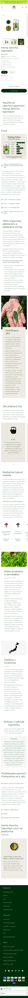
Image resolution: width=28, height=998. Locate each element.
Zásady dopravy (8, 957)
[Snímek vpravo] (26, 42)
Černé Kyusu (18, 531)
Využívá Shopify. (17, 985)
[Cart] (26, 7)
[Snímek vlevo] (1, 42)
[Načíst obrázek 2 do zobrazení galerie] (14, 42)
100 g (4, 72)
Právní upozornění (8, 946)
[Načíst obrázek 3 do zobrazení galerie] (21, 42)
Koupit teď (14, 91)
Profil (4, 933)
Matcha (5, 895)
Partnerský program (9, 923)
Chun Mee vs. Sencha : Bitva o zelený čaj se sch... (14, 858)
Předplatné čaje (8, 909)
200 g (12, 72)
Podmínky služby (8, 964)
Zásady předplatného (9, 960)
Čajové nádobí (7, 902)
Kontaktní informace (9, 926)
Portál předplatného (9, 937)
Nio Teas (12, 985)
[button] (2, 7)
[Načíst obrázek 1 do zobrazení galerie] (7, 42)
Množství (3, 75)
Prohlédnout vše (8, 892)
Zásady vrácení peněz (10, 953)
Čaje (4, 899)
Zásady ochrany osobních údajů (13, 950)
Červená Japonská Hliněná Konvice (6, 532)
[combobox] (14, 988)
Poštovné (3, 56)
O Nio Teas (6, 919)
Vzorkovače (6, 906)
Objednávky (6, 930)
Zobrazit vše (4, 834)
